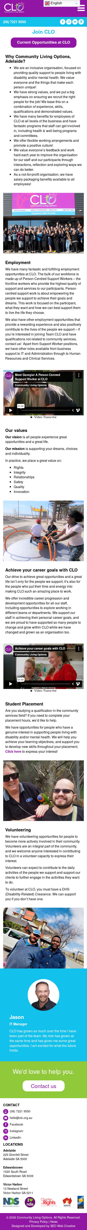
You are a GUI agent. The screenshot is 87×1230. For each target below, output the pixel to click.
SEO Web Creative (62, 1226)
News (54, 1221)
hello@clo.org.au (20, 1118)
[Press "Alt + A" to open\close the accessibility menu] (81, 22)
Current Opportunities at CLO (43, 42)
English (56, 3)
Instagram (16, 1131)
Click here (13, 751)
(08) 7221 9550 (14, 21)
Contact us (43, 1085)
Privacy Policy (38, 1221)
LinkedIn (15, 1137)
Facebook (16, 1124)
